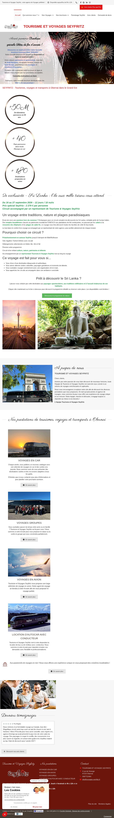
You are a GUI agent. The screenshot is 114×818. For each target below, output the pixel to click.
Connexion (108, 816)
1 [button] (105, 82)
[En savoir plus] (29, 443)
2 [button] (107, 82)
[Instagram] (90, 3)
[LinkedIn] (87, 3)
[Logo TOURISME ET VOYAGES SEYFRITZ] (11, 30)
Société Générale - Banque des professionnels (75, 811)
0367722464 (86, 776)
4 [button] (110, 82)
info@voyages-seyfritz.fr (91, 779)
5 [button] (112, 82)
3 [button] (109, 82)
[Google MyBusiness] (83, 3)
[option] (57, 58)
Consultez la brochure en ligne (25, 76)
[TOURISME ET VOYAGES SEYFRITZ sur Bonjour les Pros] (19, 814)
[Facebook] (80, 3)
